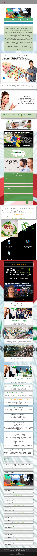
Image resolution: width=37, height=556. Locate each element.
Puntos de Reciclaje (6, 549)
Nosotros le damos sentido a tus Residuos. (18, 417)
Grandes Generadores (28, 246)
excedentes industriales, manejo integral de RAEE (25, 379)
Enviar (31, 202)
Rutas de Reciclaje (23, 549)
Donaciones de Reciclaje (28, 549)
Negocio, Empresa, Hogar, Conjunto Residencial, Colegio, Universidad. (18, 299)
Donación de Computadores (18, 416)
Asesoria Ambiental (18, 550)
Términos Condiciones (23, 550)
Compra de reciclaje (12, 550)
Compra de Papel (18, 549)
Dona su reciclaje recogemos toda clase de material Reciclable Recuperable (18, 409)
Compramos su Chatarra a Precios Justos (18, 358)
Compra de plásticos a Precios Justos (18, 340)
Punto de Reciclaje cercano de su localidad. (21, 44)
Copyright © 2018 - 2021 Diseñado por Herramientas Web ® (17, 554)
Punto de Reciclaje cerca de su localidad (18, 218)
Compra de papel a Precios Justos (18, 394)
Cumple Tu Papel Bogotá (12, 549)
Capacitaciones (23, 320)
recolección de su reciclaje (12, 217)
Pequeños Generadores (9, 246)
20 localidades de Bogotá (17, 116)
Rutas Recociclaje (18, 174)
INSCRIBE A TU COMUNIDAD (18, 299)
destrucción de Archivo (15, 386)
